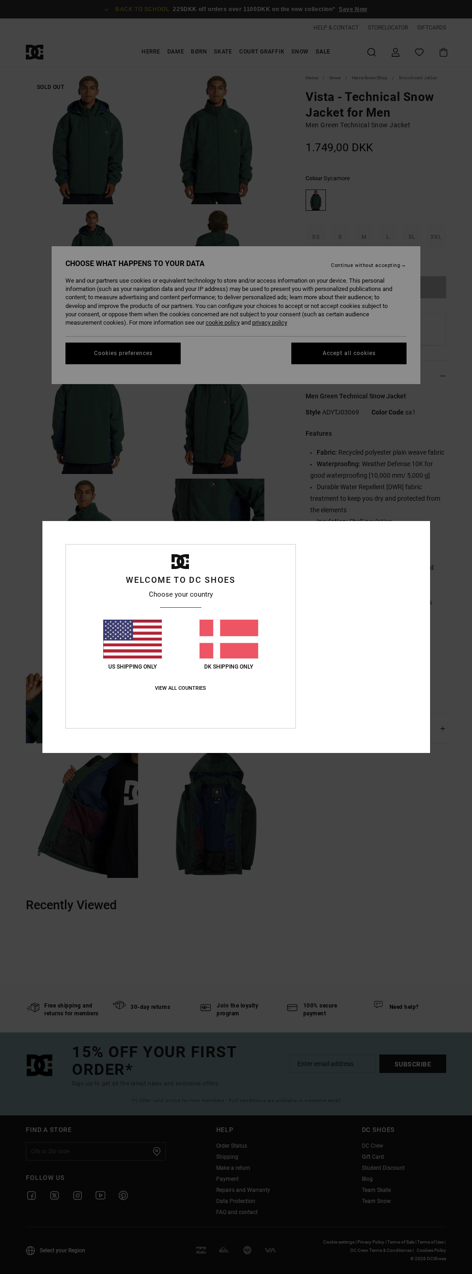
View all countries (180, 688)
